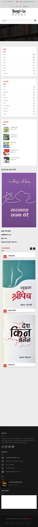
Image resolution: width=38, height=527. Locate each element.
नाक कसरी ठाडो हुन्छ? (15, 157)
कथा (4, 57)
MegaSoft (29, 518)
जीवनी (4, 103)
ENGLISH (25, 6)
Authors (23, 524)
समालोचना (5, 73)
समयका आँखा (11, 256)
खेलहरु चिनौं (13, 142)
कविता (4, 60)
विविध (4, 71)
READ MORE (23, 442)
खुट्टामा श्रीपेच (12, 310)
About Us (12, 522)
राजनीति (5, 97)
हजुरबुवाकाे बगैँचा (14, 127)
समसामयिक (5, 92)
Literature (19, 522)
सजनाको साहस (14, 135)
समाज (4, 89)
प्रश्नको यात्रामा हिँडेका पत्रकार (15, 482)
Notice (17, 524)
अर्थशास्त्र (5, 111)
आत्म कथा (5, 108)
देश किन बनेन (11, 365)
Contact (29, 524)
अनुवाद (4, 114)
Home (6, 522)
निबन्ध (4, 65)
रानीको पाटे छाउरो (14, 150)
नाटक (4, 62)
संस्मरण (5, 87)
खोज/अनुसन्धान (6, 106)
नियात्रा (5, 68)
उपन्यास (5, 54)
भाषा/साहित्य (6, 100)
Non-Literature (27, 522)
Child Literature (9, 524)
